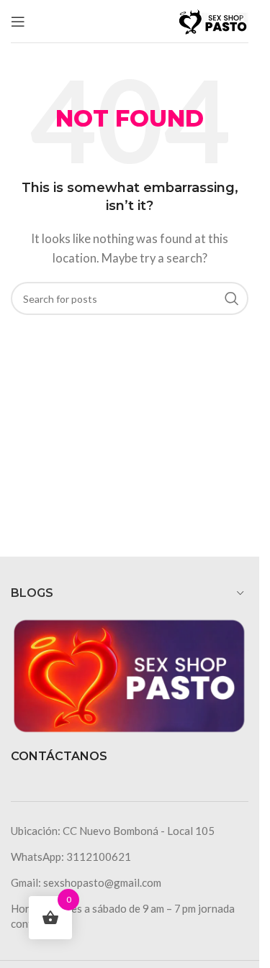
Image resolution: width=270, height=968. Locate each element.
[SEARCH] (231, 298)
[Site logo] (212, 19)
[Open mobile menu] (18, 21)
